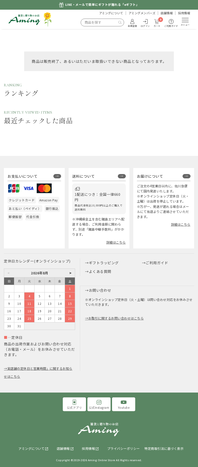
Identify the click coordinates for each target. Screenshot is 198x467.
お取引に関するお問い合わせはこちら (116, 318)
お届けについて (150, 176)
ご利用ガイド (157, 262)
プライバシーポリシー (123, 448)
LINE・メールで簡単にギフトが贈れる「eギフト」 (102, 4)
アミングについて (111, 13)
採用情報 (184, 13)
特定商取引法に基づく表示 (164, 448)
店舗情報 (167, 13)
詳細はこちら (116, 242)
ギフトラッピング (104, 262)
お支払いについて (22, 176)
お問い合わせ (100, 290)
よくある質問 (100, 271)
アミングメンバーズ (142, 13)
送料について (83, 176)
